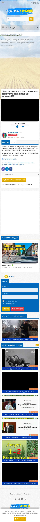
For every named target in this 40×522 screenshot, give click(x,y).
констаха (16, 162)
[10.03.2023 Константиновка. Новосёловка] (20, 330)
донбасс (15, 164)
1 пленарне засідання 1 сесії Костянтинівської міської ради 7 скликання (21, 414)
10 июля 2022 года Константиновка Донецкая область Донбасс (21, 483)
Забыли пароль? (8, 304)
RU (6, 276)
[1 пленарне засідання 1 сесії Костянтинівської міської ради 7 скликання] (20, 405)
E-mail (4, 286)
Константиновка (13, 132)
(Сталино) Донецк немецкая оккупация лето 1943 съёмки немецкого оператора (21, 369)
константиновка (8, 162)
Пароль (5, 293)
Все (37, 345)
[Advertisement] (20, 69)
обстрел (22, 162)
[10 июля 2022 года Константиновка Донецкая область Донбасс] (20, 473)
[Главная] (2, 40)
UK (13, 276)
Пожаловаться (15, 142)
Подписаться (12, 134)
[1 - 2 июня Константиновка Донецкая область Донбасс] (20, 382)
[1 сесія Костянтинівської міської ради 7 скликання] (20, 428)
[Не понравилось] (22, 126)
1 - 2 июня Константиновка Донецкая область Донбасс (21, 392)
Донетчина (6, 265)
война (32, 162)
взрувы (28, 162)
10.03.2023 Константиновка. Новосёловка (18, 340)
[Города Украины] (20, 11)
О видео (6, 142)
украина (21, 164)
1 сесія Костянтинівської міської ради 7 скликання (21, 437)
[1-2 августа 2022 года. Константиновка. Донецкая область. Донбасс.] (20, 450)
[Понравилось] (17, 126)
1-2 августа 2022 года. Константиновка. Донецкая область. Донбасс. (21, 460)
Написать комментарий (15, 180)
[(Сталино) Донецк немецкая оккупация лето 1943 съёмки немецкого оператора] (20, 359)
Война (22, 137)
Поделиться (11, 142)
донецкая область (7, 164)
